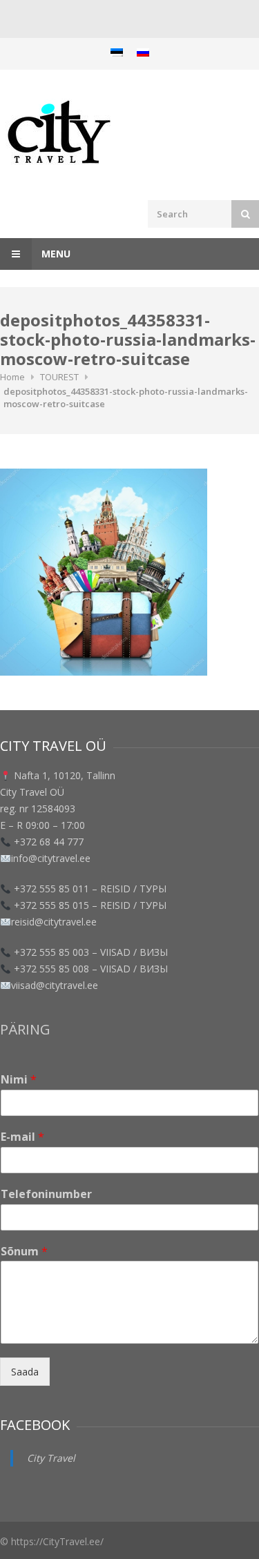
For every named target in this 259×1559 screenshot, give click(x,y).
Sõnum (24, 1251)
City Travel (51, 1457)
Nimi (19, 1079)
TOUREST (59, 377)
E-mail (22, 1137)
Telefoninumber (46, 1194)
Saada (25, 1371)
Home (12, 377)
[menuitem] (117, 52)
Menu (54, 253)
